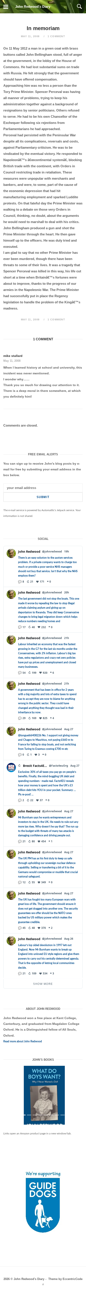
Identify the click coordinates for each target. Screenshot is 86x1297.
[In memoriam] (43, 1099)
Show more (43, 983)
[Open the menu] (5, 6)
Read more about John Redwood (22, 1041)
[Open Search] (79, 7)
